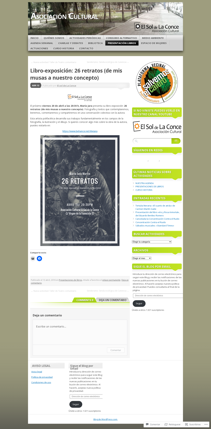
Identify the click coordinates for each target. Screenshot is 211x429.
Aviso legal (36, 371)
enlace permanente (111, 280)
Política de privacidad (42, 377)
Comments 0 (84, 300)
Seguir (139, 303)
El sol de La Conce (66, 85)
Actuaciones (39, 48)
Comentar (115, 350)
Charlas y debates (70, 43)
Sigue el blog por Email (152, 267)
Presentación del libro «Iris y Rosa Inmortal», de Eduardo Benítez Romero (158, 214)
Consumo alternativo (121, 38)
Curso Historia (63, 48)
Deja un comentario (112, 300)
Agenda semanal (41, 43)
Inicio (34, 38)
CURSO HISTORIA (144, 189)
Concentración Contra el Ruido (151, 222)
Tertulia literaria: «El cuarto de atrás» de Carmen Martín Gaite (155, 207)
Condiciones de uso (41, 382)
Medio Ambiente (153, 38)
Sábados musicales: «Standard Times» (155, 225)
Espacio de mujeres (154, 43)
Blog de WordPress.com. (105, 419)
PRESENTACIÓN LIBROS (122, 43)
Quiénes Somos (54, 38)
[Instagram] (164, 162)
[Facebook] (153, 162)
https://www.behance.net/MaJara (79, 131)
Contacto (86, 48)
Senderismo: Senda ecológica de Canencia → (108, 62)
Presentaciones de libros (70, 280)
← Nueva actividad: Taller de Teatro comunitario (53, 62)
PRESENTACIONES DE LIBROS (150, 186)
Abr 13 (35, 85)
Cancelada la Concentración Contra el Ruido (157, 218)
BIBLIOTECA (95, 43)
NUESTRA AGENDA (145, 183)
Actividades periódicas (85, 38)
